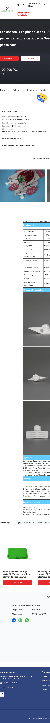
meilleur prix (9, 58)
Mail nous (31, 58)
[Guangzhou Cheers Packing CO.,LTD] (7, 9)
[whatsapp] (20, 620)
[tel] (33, 620)
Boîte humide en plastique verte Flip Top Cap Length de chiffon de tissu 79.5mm (16, 574)
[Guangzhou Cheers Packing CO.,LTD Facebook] (2, 694)
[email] (14, 620)
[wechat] (27, 620)
